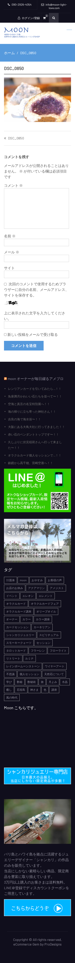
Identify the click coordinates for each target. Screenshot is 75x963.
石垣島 (21, 689)
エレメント (46, 595)
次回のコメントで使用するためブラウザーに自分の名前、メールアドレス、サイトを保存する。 (36, 289)
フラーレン (38, 650)
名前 (10, 236)
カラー (26, 619)
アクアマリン (36, 588)
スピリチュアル (49, 635)
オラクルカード (16, 603)
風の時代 (11, 697)
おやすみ (37, 580)
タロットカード (16, 650)
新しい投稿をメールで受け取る (32, 334)
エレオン (28, 595)
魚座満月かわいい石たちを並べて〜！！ (35, 396)
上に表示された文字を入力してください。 (34, 316)
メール (11, 252)
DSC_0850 (16, 138)
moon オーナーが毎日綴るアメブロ (36, 378)
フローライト (58, 650)
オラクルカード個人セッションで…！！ (34, 455)
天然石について (54, 674)
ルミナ (29, 658)
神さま (34, 689)
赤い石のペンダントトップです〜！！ (33, 434)
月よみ (53, 682)
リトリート (13, 658)
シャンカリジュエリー (20, 635)
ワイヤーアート (54, 666)
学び (9, 682)
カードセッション (17, 627)
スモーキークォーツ (18, 642)
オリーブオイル (46, 611)
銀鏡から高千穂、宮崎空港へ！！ (30, 463)
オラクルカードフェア (45, 603)
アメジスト (57, 588)
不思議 (10, 674)
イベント (11, 595)
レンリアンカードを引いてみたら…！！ (34, 388)
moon (23, 580)
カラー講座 (43, 619)
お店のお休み (14, 588)
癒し (9, 689)
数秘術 (31, 682)
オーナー (11, 619)
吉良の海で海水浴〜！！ (24, 419)
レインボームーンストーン (23, 666)
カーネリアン (42, 627)
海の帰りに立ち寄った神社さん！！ (32, 411)
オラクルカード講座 (18, 611)
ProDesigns (53, 944)
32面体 (10, 580)
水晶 (65, 682)
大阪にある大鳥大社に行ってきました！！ (36, 427)
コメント (13, 185)
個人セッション (29, 674)
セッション (43, 642)
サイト (9, 268)
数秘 (19, 682)
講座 (54, 689)
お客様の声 (55, 580)
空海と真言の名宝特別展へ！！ (29, 404)
